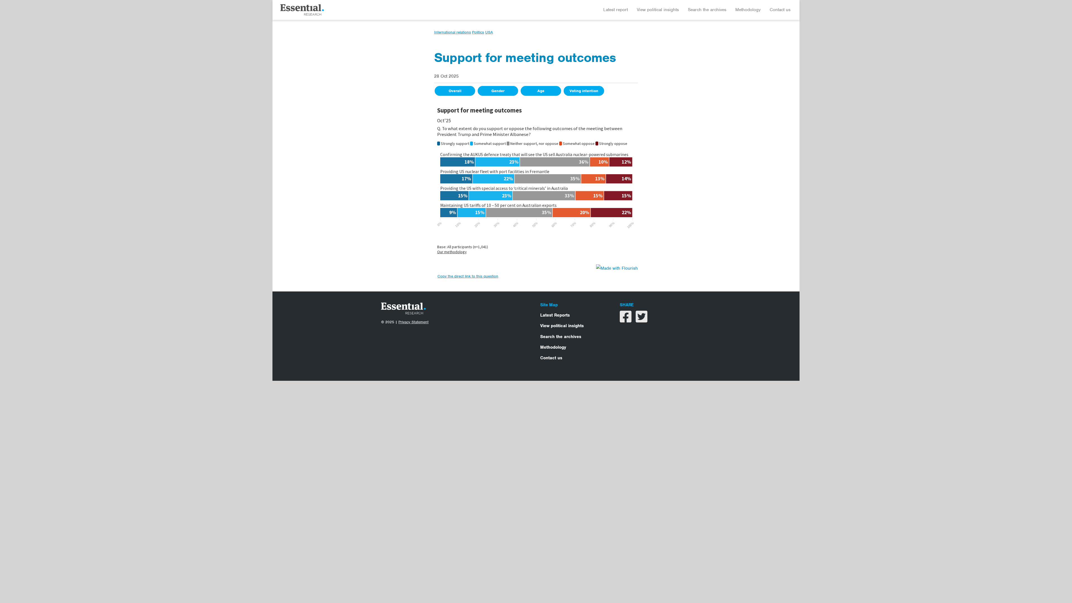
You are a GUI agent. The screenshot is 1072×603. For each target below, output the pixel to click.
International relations (452, 32)
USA (489, 32)
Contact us (780, 10)
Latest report (615, 10)
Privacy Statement (413, 322)
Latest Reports (555, 315)
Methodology (748, 10)
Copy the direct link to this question (467, 276)
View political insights (658, 10)
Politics (478, 32)
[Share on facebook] (626, 320)
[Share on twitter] (641, 320)
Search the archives (707, 10)
